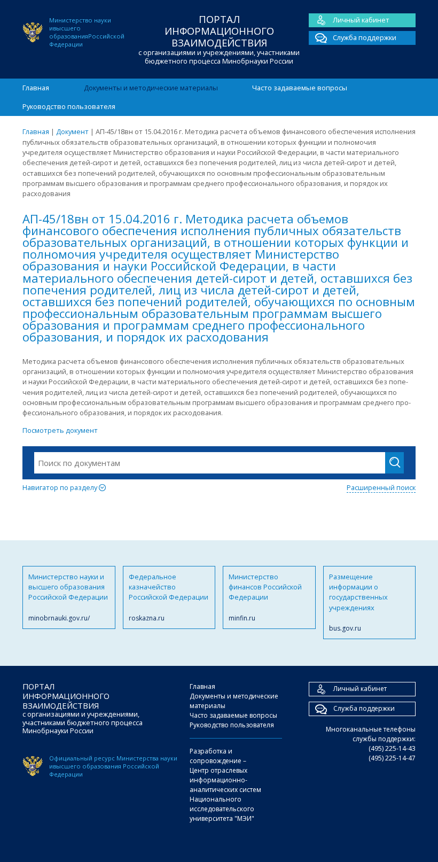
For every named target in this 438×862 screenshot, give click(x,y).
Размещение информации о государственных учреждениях (358, 602)
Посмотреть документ (60, 430)
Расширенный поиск (381, 487)
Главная (35, 87)
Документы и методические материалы (151, 87)
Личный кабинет (361, 20)
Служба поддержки (364, 37)
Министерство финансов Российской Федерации (265, 597)
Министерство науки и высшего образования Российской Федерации (68, 597)
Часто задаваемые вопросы (299, 87)
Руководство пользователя (68, 106)
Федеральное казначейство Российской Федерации (168, 597)
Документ (72, 131)
